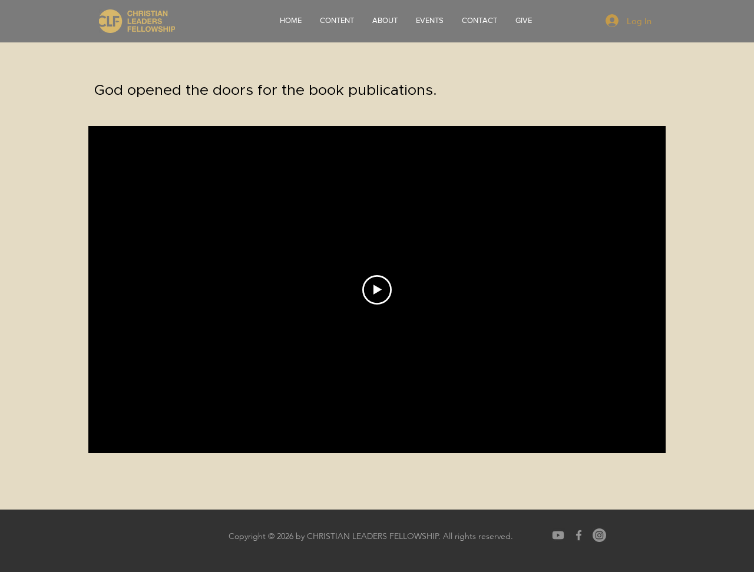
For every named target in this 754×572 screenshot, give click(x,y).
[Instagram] (599, 535)
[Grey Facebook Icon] (579, 535)
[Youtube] (558, 535)
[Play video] (377, 290)
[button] (384, 20)
